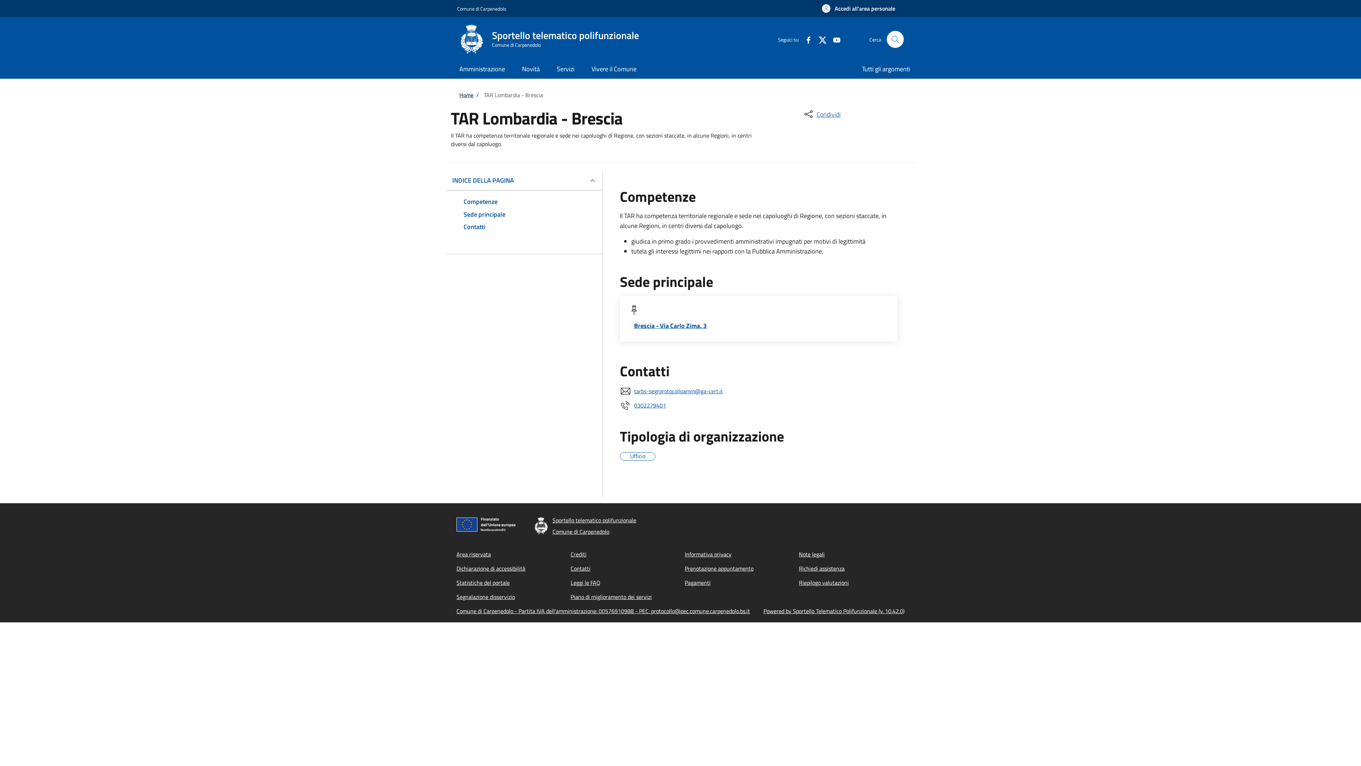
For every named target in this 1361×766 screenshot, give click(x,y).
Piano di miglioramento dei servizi (611, 597)
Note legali (812, 554)
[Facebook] (806, 39)
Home (466, 95)
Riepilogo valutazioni (824, 582)
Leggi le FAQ (585, 582)
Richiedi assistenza (822, 568)
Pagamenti (698, 582)
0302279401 (650, 405)
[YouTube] (834, 39)
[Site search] (895, 39)
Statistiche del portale (483, 582)
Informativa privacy (708, 554)
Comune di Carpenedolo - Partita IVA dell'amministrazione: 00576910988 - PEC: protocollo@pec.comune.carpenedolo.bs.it (603, 611)
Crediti (579, 554)
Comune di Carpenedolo (481, 8)
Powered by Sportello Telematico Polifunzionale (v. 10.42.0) (833, 611)
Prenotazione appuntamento (719, 568)
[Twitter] (820, 39)
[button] (858, 8)
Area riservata (474, 554)
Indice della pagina (483, 180)
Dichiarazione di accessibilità (491, 568)
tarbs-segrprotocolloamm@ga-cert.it (678, 391)
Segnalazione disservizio (486, 597)
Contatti (580, 568)
